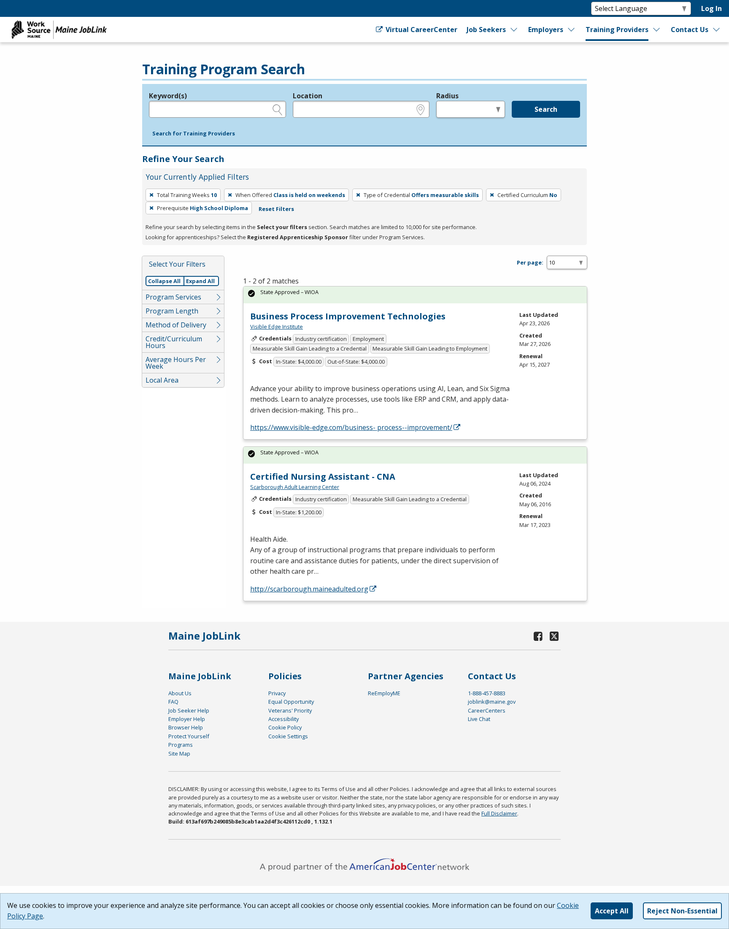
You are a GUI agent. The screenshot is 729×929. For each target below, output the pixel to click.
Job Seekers (486, 29)
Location (307, 95)
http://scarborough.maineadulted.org (309, 589)
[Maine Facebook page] (538, 636)
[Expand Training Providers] (657, 29)
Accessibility (283, 719)
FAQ (173, 701)
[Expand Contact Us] (717, 29)
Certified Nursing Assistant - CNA (322, 476)
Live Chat (479, 719)
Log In (711, 8)
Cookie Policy (285, 727)
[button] (193, 134)
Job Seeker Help (188, 710)
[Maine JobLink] (59, 29)
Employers (545, 29)
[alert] (415, 294)
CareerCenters (486, 710)
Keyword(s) (168, 95)
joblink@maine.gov (492, 701)
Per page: (530, 262)
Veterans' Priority (290, 710)
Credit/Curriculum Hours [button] (174, 342)
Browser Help (185, 727)
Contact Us (689, 29)
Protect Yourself (188, 736)
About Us (180, 693)
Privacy (277, 693)
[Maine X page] (554, 636)
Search (546, 109)
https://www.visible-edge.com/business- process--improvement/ (351, 427)
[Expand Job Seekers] (514, 29)
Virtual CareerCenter (420, 29)
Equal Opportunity (291, 701)
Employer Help (186, 719)
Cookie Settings (288, 736)
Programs (180, 744)
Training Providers (617, 29)
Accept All (612, 910)
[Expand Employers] (571, 29)
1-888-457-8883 (486, 693)
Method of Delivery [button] (176, 324)
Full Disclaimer (499, 813)
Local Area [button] (162, 380)
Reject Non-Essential (682, 910)
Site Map (179, 753)
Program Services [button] (173, 297)
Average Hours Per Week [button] (176, 363)
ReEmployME (384, 693)
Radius (447, 95)
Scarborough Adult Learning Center (294, 487)
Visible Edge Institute (276, 326)
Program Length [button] (172, 311)
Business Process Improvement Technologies (348, 316)
